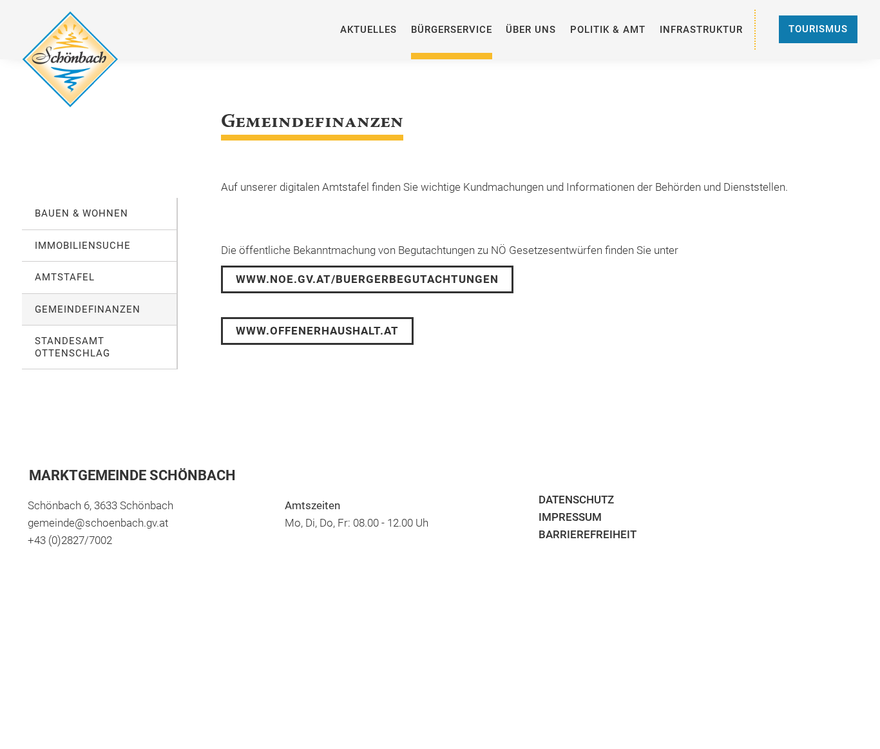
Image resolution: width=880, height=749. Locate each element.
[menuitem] (368, 29)
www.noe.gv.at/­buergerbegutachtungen (367, 279)
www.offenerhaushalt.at (317, 330)
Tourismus (818, 29)
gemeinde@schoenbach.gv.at (98, 522)
